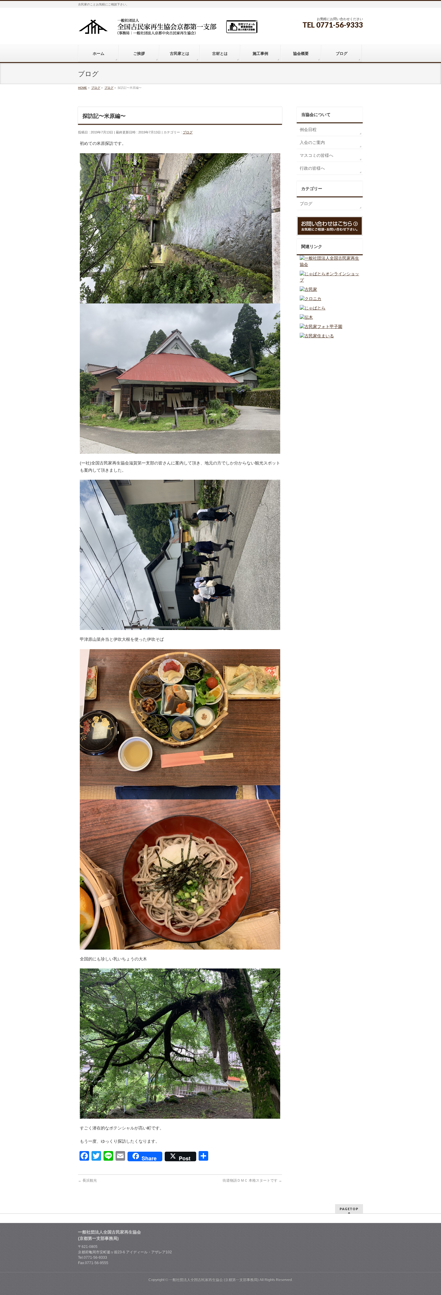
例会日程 (308, 129)
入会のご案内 (312, 142)
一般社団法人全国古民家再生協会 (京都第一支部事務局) (214, 1280)
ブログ (188, 132)
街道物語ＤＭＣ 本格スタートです (252, 1180)
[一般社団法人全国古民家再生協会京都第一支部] (168, 29)
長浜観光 (87, 1180)
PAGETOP (349, 1209)
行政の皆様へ (312, 168)
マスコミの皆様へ (316, 155)
